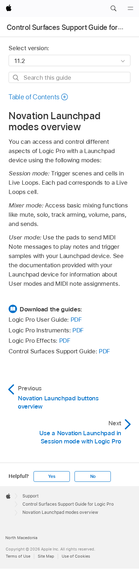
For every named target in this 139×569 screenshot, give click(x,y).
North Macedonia (21, 537)
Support (30, 496)
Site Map (46, 556)
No (93, 476)
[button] (113, 8)
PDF (76, 319)
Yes (51, 476)
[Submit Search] (16, 77)
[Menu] (130, 8)
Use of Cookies (76, 556)
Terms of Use (18, 556)
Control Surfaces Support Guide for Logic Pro (68, 504)
